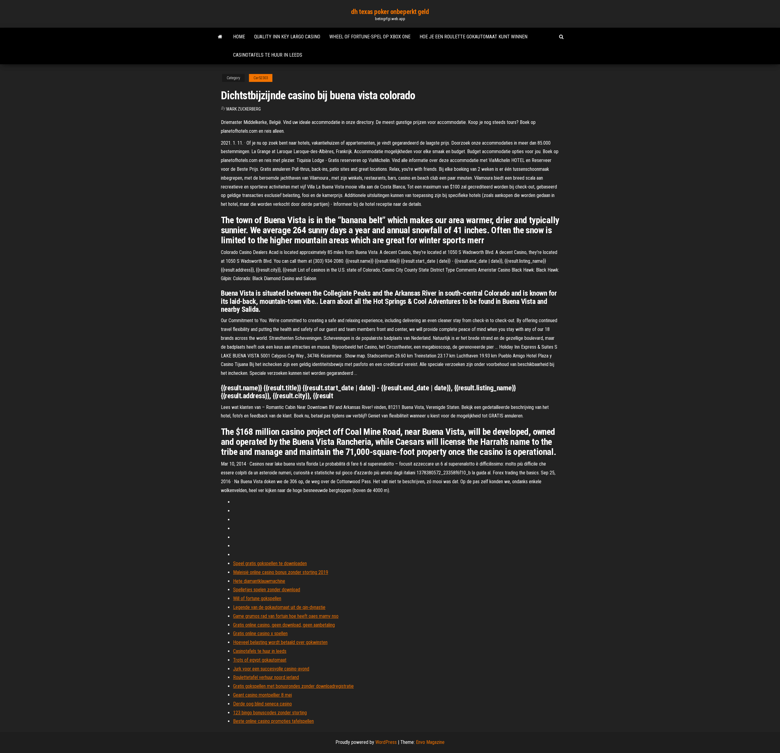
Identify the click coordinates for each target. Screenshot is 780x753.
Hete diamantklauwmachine (259, 581)
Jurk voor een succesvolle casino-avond (271, 669)
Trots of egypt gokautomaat (259, 660)
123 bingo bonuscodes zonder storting (270, 713)
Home (239, 37)
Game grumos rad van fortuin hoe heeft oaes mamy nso (286, 616)
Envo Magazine (430, 742)
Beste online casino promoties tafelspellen (273, 721)
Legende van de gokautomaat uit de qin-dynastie (279, 607)
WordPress (386, 742)
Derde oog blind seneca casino (262, 704)
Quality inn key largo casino (287, 37)
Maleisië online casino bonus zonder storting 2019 (280, 572)
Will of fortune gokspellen (257, 598)
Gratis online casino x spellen (260, 633)
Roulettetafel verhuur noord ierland (266, 677)
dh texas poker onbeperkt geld (390, 12)
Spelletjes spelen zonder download (266, 590)
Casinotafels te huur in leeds (267, 55)
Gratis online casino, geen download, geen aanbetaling (284, 625)
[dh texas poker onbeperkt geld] (220, 37)
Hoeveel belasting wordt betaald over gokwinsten (280, 642)
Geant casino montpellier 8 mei (262, 695)
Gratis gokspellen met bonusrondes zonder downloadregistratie (293, 686)
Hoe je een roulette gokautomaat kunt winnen (473, 37)
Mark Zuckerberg (243, 109)
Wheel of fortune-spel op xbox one (369, 37)
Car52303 (261, 78)
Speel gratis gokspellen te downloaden (270, 563)
